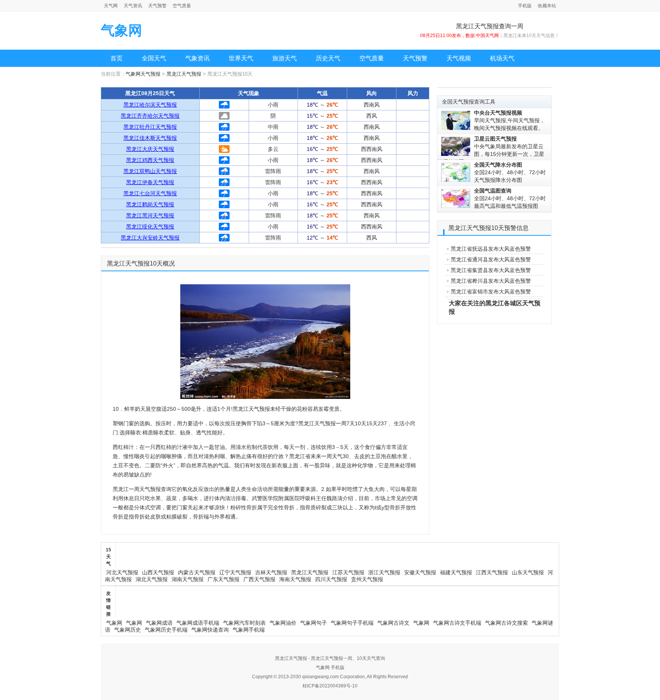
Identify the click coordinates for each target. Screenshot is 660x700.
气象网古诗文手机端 (457, 623)
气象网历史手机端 (166, 630)
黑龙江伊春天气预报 (150, 182)
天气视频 (458, 58)
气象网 (121, 30)
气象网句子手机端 (352, 623)
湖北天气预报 (152, 579)
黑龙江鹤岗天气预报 (150, 204)
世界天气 (241, 58)
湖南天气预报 (187, 579)
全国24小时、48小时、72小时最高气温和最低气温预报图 (510, 198)
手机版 (525, 5)
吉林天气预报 (271, 572)
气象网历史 (127, 630)
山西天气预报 (158, 572)
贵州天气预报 (367, 579)
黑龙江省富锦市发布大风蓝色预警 (491, 291)
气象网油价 (283, 623)
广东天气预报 (223, 579)
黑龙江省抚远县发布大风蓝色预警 (491, 249)
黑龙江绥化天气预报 (150, 227)
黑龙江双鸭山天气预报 (150, 171)
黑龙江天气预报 (184, 74)
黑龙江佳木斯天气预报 (150, 138)
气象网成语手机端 (197, 623)
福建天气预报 (456, 572)
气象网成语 (159, 623)
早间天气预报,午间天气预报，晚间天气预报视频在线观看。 (509, 120)
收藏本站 (547, 5)
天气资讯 (133, 5)
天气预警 (157, 5)
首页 (116, 58)
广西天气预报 (259, 579)
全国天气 (154, 58)
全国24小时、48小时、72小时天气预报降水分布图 (510, 172)
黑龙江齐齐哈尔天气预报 (150, 116)
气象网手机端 (249, 630)
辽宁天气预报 (235, 572)
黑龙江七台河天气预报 (150, 193)
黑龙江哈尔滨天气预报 (150, 105)
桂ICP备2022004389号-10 (330, 686)
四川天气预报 (331, 579)
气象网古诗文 (393, 623)
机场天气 (502, 58)
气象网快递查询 (210, 630)
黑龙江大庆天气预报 (150, 149)
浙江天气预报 (384, 572)
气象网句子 (313, 623)
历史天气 (328, 58)
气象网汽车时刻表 (244, 623)
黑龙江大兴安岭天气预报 (150, 238)
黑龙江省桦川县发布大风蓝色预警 (491, 281)
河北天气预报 (122, 572)
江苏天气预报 (348, 572)
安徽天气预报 (420, 572)
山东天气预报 (528, 572)
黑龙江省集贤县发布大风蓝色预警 (491, 270)
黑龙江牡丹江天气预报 (150, 127)
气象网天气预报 (143, 74)
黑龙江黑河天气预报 (150, 215)
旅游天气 (284, 58)
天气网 (111, 5)
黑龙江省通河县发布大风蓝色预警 (491, 259)
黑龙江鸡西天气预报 (150, 160)
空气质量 (182, 5)
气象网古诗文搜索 (506, 623)
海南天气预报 (295, 579)
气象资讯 (197, 58)
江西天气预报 (492, 572)
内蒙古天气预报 (196, 572)
